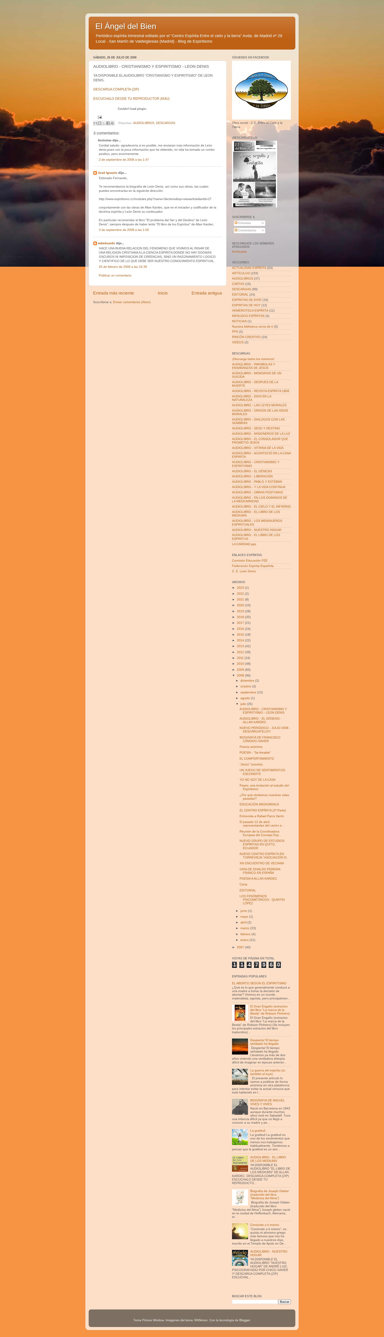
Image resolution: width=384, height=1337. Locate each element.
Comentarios (246, 230)
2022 (241, 593)
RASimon (201, 1320)
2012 (241, 652)
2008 (241, 675)
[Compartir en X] (104, 123)
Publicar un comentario (115, 275)
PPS (235, 331)
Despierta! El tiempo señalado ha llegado (264, 1042)
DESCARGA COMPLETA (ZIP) (116, 89)
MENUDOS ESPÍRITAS (248, 316)
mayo (244, 916)
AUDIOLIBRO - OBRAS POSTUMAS (257, 492)
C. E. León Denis (244, 571)
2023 (241, 587)
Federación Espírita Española (253, 566)
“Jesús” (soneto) (251, 764)
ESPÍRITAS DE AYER (247, 300)
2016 (241, 628)
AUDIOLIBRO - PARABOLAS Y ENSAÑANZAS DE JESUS (253, 366)
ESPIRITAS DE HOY (246, 305)
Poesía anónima (251, 747)
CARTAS (238, 284)
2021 (241, 599)
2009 (241, 669)
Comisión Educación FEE (250, 560)
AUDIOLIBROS (143, 123)
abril (243, 922)
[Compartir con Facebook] (108, 123)
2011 (240, 658)
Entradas (244, 223)
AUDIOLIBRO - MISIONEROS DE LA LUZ (261, 433)
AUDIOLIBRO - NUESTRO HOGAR (256, 530)
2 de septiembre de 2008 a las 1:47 (124, 159)
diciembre (247, 680)
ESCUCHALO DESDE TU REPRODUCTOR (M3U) (131, 98)
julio (243, 704)
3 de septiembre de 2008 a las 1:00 (124, 230)
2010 (241, 663)
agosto (245, 698)
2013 (241, 646)
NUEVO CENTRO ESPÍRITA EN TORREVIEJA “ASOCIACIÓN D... (264, 855)
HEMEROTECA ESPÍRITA (250, 310)
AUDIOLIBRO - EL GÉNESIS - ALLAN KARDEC (261, 720)
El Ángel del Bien (125, 26)
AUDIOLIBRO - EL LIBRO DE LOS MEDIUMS (268, 1159)
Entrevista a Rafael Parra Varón (262, 816)
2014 (241, 640)
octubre (246, 686)
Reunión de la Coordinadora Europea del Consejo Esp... (260, 833)
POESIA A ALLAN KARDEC (258, 878)
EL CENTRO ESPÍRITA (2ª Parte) (263, 810)
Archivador (239, 251)
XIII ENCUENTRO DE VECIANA (262, 863)
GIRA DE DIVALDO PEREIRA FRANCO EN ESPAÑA (260, 871)
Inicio (163, 293)
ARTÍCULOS (241, 273)
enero (245, 940)
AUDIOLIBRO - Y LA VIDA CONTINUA (258, 487)
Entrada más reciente (113, 293)
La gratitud (257, 1130)
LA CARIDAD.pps (244, 544)
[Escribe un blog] (99, 123)
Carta (243, 884)
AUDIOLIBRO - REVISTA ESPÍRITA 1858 (260, 391)
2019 (241, 611)
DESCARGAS (165, 123)
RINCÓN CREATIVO (246, 337)
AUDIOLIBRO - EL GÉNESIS (252, 471)
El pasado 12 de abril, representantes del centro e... (262, 823)
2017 (241, 622)
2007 (241, 947)
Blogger (244, 1320)
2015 (241, 634)
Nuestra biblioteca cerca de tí (252, 326)
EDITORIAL (240, 294)
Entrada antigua (207, 293)
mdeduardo (106, 243)
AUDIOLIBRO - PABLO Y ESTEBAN (257, 481)
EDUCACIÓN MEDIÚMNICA (259, 804)
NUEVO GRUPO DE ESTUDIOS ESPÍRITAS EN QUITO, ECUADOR (262, 844)
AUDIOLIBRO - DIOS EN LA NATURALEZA (251, 398)
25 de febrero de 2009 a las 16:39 (123, 266)
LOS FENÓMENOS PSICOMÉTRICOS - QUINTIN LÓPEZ (262, 900)
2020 (241, 605)
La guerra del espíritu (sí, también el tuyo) (268, 1072)
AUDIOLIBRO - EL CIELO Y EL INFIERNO (261, 506)
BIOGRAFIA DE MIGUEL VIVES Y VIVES (267, 1102)
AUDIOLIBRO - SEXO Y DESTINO (256, 428)
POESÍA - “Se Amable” (255, 752)
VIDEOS (238, 342)
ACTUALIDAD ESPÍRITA (249, 268)
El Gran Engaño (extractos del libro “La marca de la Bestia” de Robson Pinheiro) (270, 1010)
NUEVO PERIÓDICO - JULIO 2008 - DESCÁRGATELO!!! (265, 729)
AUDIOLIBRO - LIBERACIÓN (252, 476)
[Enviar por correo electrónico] (95, 123)
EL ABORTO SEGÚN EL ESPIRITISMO (259, 983)
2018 (241, 617)
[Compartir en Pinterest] (112, 123)
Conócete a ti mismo (264, 1225)
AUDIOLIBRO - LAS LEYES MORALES (259, 405)
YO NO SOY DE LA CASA (258, 779)
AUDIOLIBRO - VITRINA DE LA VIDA (258, 448)
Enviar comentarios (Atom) (132, 302)
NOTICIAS (239, 321)
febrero (246, 934)
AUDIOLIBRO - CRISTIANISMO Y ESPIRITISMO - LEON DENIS (263, 710)
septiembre (248, 692)
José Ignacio (107, 172)
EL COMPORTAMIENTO (257, 758)
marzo (245, 928)
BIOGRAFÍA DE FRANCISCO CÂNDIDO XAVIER (260, 739)
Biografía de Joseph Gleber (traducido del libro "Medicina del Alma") (269, 1194)
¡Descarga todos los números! (253, 359)
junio (244, 911)
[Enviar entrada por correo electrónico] (99, 117)
